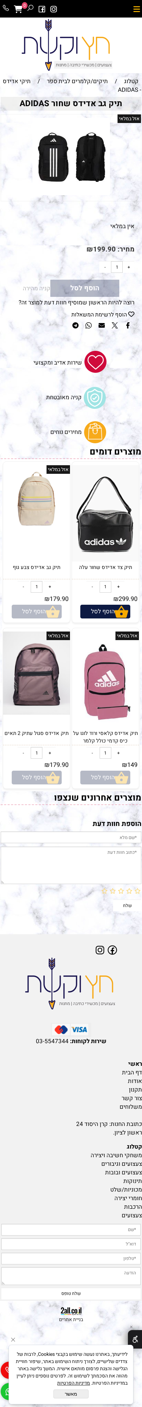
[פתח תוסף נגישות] (135, 1339)
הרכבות (133, 1207)
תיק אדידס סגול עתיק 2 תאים (36, 733)
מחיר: (125, 249)
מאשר (71, 1394)
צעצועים (132, 1215)
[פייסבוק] (42, 9)
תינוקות (132, 1181)
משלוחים (131, 1107)
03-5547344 (52, 1041)
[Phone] (6, 9)
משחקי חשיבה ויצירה (116, 1155)
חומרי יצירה (128, 1198)
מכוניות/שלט (126, 1189)
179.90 (59, 599)
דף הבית (132, 1072)
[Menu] (136, 9)
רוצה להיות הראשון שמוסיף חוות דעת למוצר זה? (76, 302)
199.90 (104, 249)
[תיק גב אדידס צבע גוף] (36, 530)
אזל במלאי (129, 118)
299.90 (128, 599)
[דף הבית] (71, 984)
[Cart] (18, 9)
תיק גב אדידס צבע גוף (36, 567)
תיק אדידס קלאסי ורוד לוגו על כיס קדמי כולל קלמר (105, 737)
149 (132, 765)
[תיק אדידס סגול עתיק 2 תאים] (36, 712)
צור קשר (132, 1098)
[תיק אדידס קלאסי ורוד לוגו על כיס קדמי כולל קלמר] (105, 727)
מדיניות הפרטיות (73, 1383)
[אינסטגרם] (54, 9)
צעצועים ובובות (123, 1172)
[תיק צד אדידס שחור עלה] (105, 559)
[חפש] (30, 9)
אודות (135, 1081)
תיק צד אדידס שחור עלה (105, 567)
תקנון (135, 1089)
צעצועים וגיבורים (121, 1164)
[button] (105, 611)
